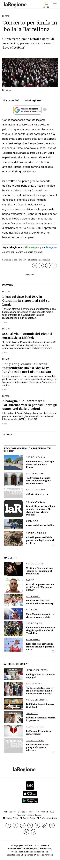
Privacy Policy (11, 818)
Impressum (34, 812)
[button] (8, 825)
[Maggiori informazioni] (45, 110)
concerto (18, 260)
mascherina (44, 260)
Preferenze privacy (48, 818)
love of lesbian (30, 260)
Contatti (44, 812)
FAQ (52, 812)
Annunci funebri (34, 815)
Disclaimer (22, 812)
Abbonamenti (10, 812)
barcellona (7, 260)
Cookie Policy (28, 818)
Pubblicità (21, 815)
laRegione (34, 100)
